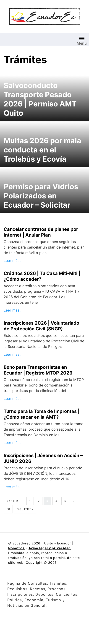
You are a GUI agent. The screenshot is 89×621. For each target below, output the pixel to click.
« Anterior (14, 501)
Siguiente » (25, 509)
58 (8, 509)
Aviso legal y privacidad (50, 548)
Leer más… (13, 260)
